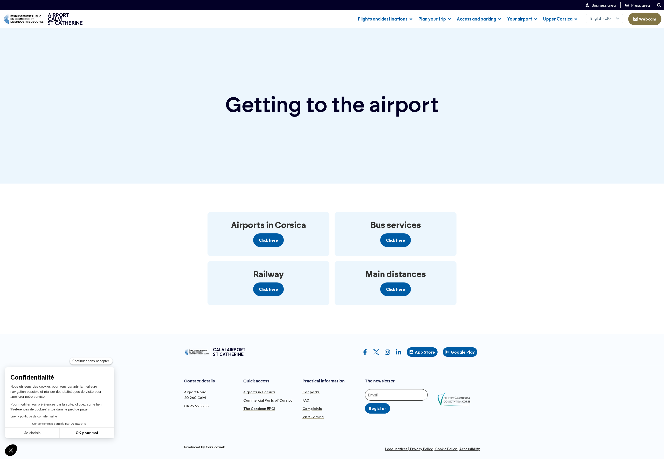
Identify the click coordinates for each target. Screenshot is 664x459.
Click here (268, 240)
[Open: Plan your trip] (449, 19)
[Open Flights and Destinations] (411, 19)
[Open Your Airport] (536, 19)
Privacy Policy (421, 449)
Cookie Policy (446, 449)
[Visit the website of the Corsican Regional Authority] (454, 399)
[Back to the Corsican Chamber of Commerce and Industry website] (24, 19)
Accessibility (469, 449)
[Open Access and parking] (499, 19)
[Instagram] (387, 352)
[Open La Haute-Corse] (576, 19)
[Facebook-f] (365, 352)
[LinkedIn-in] (399, 352)
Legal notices (396, 449)
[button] (659, 5)
